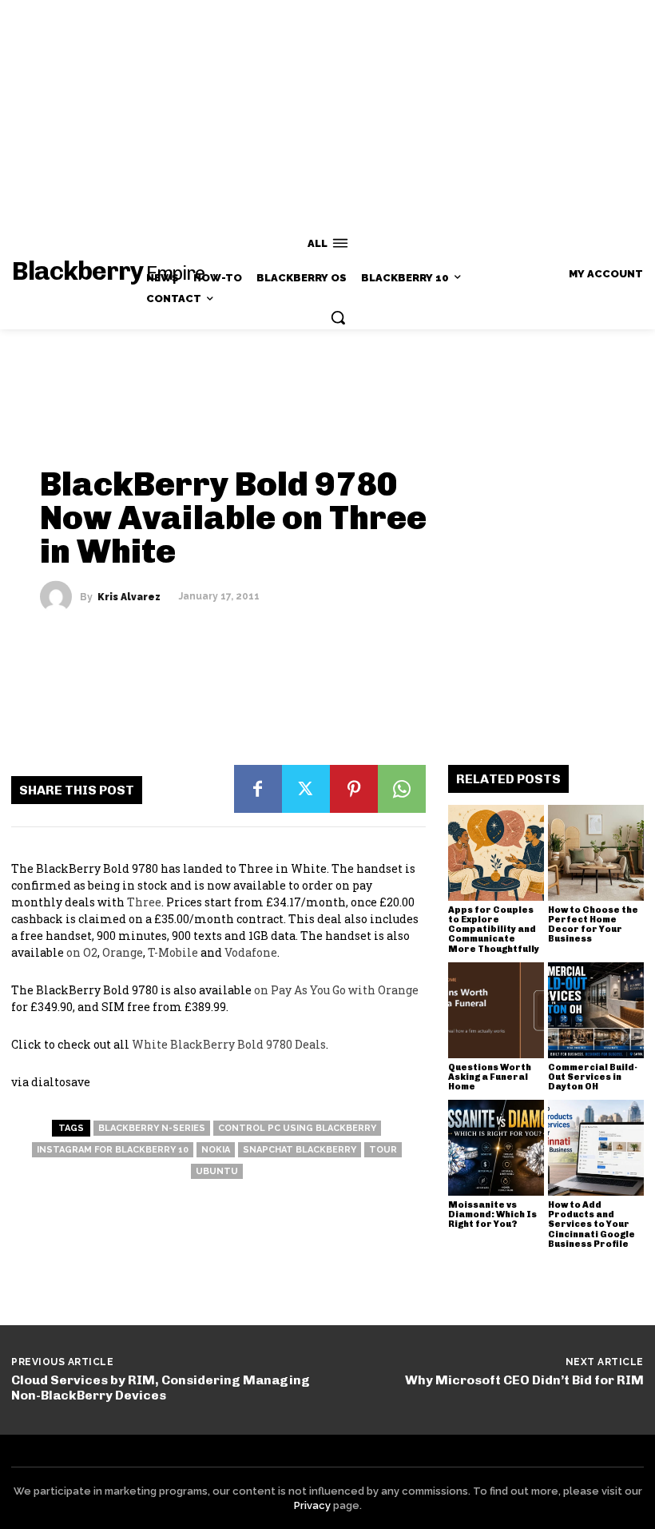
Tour (383, 1150)
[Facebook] (258, 789)
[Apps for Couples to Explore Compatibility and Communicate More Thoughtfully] (496, 853)
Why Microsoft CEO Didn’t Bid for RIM (524, 1380)
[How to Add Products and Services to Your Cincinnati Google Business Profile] (596, 1148)
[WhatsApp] (402, 789)
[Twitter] (306, 789)
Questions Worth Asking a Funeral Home (489, 1077)
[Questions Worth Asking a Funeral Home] (496, 1010)
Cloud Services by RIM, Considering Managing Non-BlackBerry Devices (160, 1387)
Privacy (312, 1505)
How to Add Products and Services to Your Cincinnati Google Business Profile (591, 1224)
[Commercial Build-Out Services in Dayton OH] (596, 1010)
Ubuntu (217, 1171)
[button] (338, 317)
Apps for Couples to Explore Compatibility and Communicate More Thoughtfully (493, 929)
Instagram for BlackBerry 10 (113, 1150)
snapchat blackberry (299, 1150)
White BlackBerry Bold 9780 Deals (229, 1044)
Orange (122, 952)
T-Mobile (173, 952)
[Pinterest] (354, 789)
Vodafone (250, 952)
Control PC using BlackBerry (297, 1128)
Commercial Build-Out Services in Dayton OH (592, 1077)
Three (144, 902)
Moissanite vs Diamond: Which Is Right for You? (492, 1214)
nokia (215, 1150)
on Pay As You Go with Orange (336, 989)
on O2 (81, 952)
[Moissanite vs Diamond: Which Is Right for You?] (496, 1148)
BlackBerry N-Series (151, 1128)
